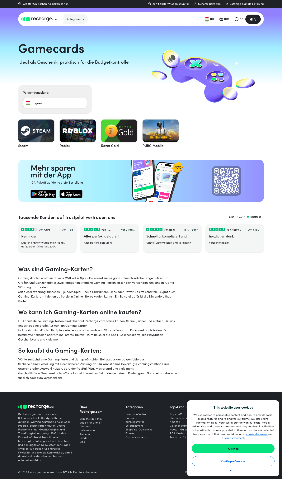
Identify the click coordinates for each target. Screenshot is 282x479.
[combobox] (55, 103)
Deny (233, 471)
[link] (43, 194)
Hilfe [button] (253, 19)
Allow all (233, 448)
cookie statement (257, 434)
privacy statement (233, 438)
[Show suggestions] (83, 103)
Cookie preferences (233, 461)
